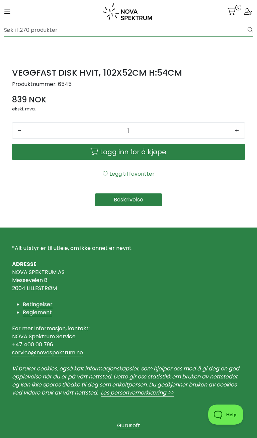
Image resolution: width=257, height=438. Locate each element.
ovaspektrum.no (61, 352)
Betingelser (38, 304)
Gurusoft (128, 425)
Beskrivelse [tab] (128, 199)
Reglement (37, 312)
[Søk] (250, 30)
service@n (26, 352)
